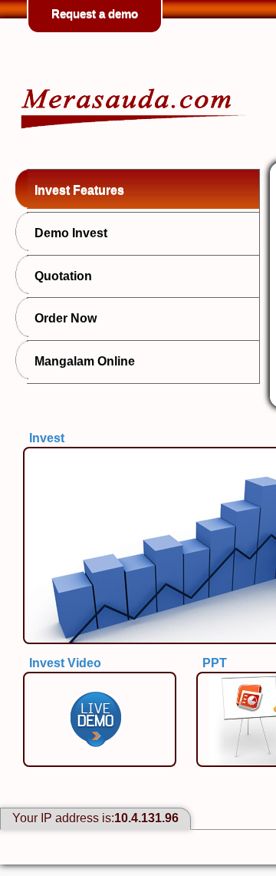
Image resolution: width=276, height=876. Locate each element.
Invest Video (65, 662)
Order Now (65, 318)
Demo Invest (70, 233)
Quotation (63, 276)
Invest (46, 438)
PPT (214, 662)
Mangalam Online (84, 361)
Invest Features (79, 190)
